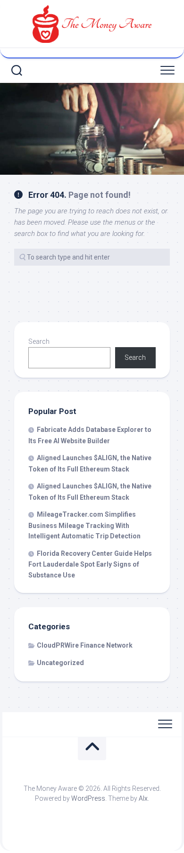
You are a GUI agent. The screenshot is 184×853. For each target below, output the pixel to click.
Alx (143, 798)
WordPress (88, 798)
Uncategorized (60, 662)
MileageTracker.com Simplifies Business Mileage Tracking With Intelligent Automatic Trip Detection (84, 525)
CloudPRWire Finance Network (85, 645)
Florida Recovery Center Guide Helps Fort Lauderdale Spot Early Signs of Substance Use (90, 564)
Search (39, 341)
